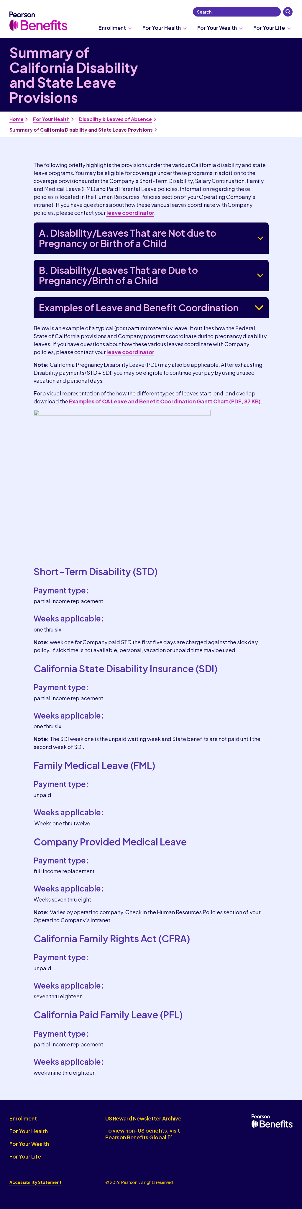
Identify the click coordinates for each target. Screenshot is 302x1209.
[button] (288, 12)
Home (16, 119)
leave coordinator (130, 212)
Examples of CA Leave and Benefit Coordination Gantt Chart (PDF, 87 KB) (165, 401)
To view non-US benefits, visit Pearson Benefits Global (142, 1134)
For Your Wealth (217, 27)
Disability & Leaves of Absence (115, 119)
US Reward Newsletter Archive (143, 1118)
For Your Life (269, 27)
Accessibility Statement (35, 1182)
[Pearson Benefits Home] (38, 21)
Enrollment (112, 27)
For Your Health (161, 27)
